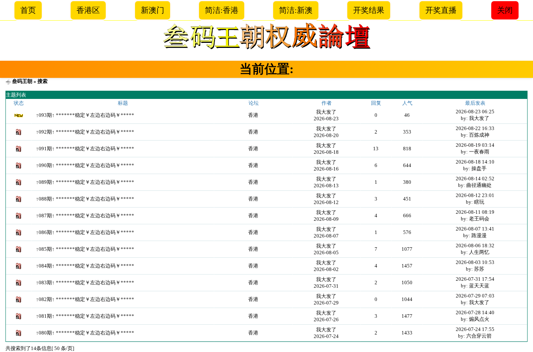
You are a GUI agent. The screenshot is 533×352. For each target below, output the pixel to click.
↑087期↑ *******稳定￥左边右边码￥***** (85, 215)
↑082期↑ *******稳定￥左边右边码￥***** (85, 299)
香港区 (88, 10)
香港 (253, 115)
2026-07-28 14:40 (475, 312)
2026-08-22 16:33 (475, 128)
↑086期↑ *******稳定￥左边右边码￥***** (85, 232)
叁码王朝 (22, 81)
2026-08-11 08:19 (475, 212)
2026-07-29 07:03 (475, 296)
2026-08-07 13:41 (475, 229)
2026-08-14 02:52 (475, 178)
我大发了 (326, 112)
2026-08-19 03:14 (475, 145)
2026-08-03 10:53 (475, 262)
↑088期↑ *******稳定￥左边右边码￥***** (85, 199)
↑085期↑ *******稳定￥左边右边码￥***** (85, 249)
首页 (28, 10)
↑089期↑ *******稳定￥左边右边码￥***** (85, 182)
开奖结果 (368, 10)
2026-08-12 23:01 (475, 195)
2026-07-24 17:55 (475, 329)
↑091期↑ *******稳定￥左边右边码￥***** (85, 148)
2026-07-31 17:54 (475, 279)
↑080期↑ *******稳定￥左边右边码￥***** (85, 333)
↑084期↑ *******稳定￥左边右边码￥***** (85, 266)
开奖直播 (441, 10)
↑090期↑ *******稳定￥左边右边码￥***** (85, 165)
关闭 (505, 10)
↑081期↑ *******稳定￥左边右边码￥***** (85, 316)
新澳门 (152, 10)
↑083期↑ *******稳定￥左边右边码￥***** (85, 282)
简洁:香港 (221, 10)
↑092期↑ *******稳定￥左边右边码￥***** (85, 132)
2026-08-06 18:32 (475, 245)
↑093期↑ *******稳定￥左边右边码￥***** (85, 115)
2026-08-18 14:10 (475, 162)
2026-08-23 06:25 (475, 111)
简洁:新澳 (296, 10)
